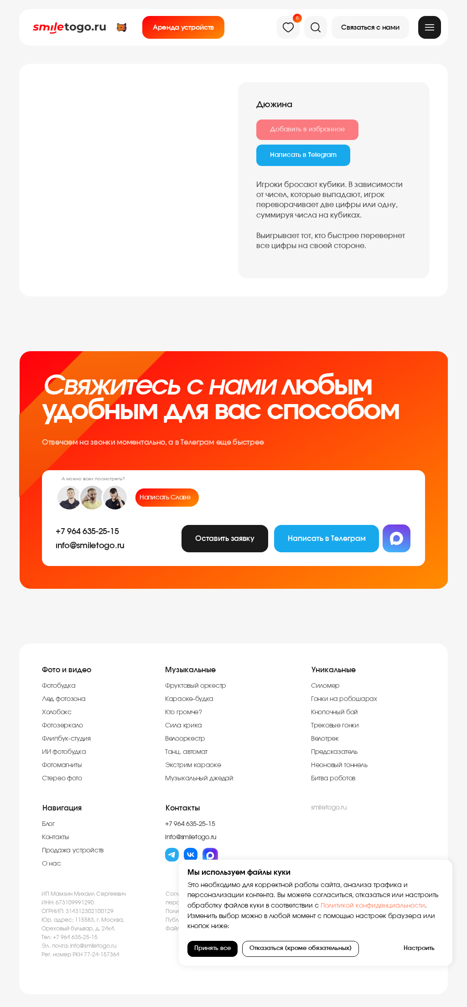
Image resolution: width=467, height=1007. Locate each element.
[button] (370, 27)
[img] (429, 27)
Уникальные (333, 670)
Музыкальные (190, 670)
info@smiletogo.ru (93, 946)
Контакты (183, 808)
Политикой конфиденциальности (372, 906)
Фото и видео (66, 670)
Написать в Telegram (303, 155)
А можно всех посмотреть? (93, 479)
